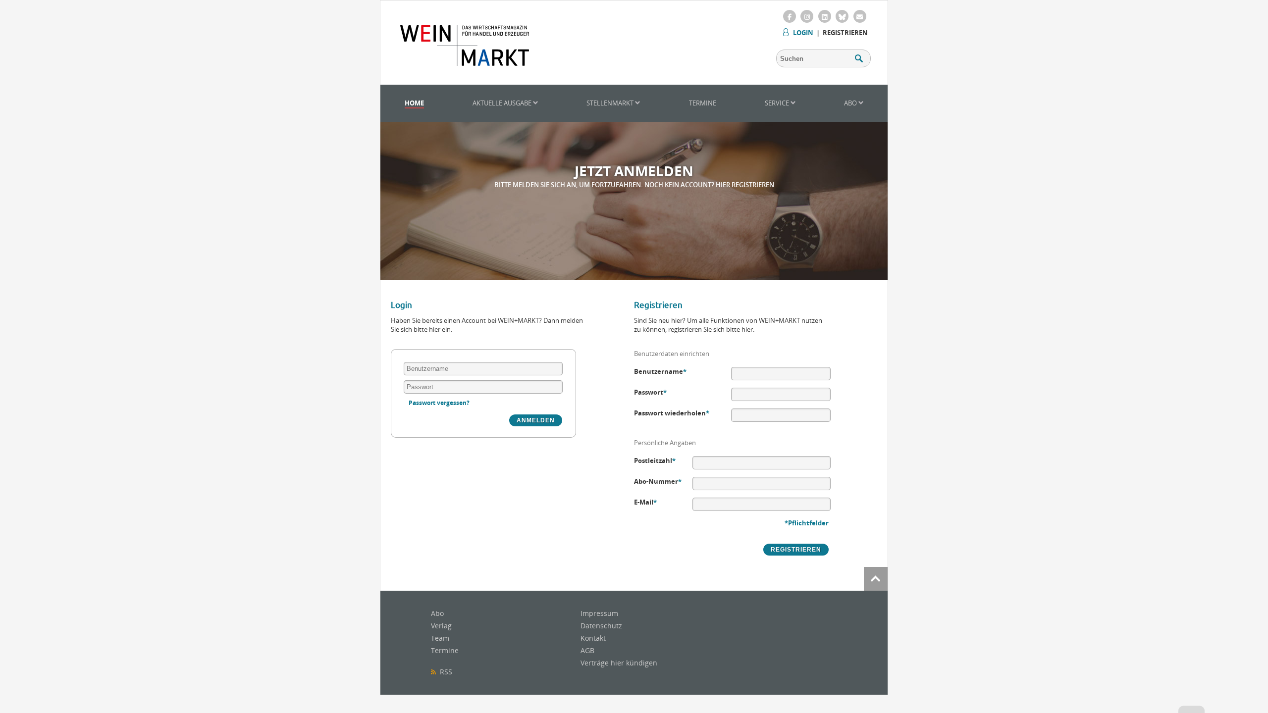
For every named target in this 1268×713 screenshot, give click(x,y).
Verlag (441, 625)
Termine (702, 103)
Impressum (599, 613)
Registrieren (845, 32)
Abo (851, 103)
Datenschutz (601, 625)
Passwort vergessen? (439, 403)
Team (440, 638)
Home (414, 103)
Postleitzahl (655, 460)
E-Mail (645, 502)
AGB (587, 650)
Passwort (650, 392)
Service (778, 103)
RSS (444, 671)
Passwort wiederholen (671, 412)
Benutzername (660, 371)
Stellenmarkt (610, 103)
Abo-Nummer (658, 481)
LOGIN (803, 32)
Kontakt (593, 638)
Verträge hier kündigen (619, 662)
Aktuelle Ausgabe (503, 103)
